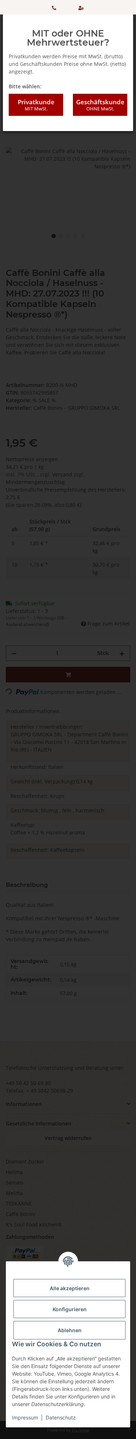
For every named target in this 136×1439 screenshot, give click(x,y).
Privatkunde (36, 105)
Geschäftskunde (100, 105)
